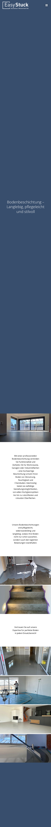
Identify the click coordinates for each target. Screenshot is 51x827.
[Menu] (47, 5)
